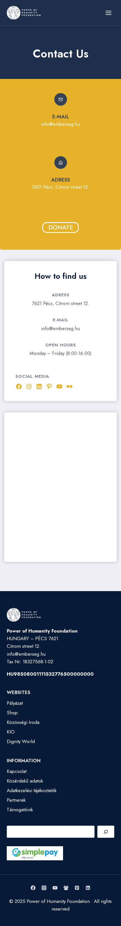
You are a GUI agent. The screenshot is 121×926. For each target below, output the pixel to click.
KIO (11, 731)
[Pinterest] (77, 888)
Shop (12, 712)
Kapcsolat (16, 771)
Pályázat (15, 703)
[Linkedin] (88, 888)
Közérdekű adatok (25, 780)
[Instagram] (44, 888)
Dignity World (21, 741)
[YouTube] (55, 888)
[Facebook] (33, 888)
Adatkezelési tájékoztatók (32, 790)
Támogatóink (20, 809)
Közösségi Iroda (23, 722)
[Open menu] (108, 13)
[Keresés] (105, 832)
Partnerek (16, 800)
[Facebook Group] (66, 888)
